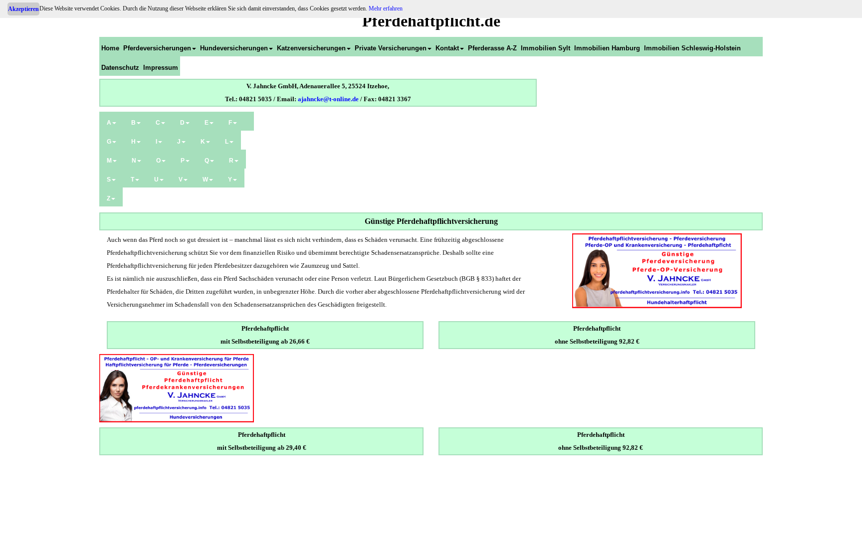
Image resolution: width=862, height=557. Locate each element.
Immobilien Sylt (545, 48)
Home (110, 48)
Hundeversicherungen (234, 48)
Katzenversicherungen (311, 48)
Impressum (160, 67)
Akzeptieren (23, 8)
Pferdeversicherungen (157, 48)
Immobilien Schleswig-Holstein (692, 48)
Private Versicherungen (391, 48)
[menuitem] (110, 46)
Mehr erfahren (386, 8)
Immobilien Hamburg (607, 48)
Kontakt (447, 48)
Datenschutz (120, 67)
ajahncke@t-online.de (328, 99)
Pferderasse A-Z (492, 48)
